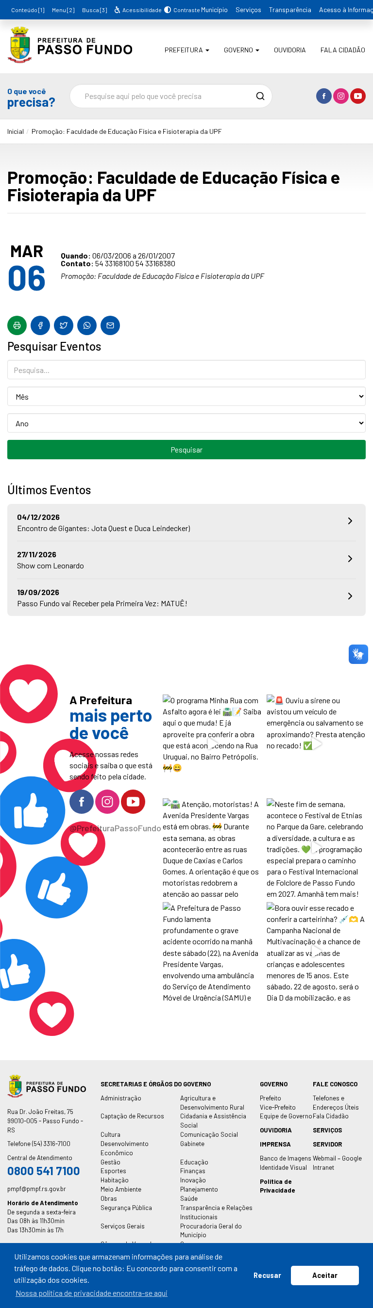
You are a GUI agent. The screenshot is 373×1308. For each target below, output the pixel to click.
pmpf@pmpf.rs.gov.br (36, 1189)
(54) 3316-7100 (51, 1143)
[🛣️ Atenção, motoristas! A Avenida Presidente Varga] (212, 847)
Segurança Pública (126, 1207)
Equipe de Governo (286, 1116)
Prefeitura (184, 50)
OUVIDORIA (276, 1130)
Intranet (323, 1167)
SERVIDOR (327, 1144)
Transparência (290, 9)
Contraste (185, 9)
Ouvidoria (290, 50)
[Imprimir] (17, 325)
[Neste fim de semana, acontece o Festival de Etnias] (316, 847)
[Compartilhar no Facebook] (40, 325)
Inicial (15, 131)
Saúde (189, 1198)
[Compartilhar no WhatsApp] (87, 325)
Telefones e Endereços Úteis (336, 1102)
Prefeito (270, 1098)
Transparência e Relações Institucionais (216, 1212)
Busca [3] (94, 9)
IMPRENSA (275, 1144)
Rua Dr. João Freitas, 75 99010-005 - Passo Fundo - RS (45, 1121)
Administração (121, 1098)
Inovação (193, 1180)
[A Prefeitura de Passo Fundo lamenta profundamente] (212, 951)
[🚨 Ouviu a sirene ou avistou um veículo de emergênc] (316, 743)
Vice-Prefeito (278, 1107)
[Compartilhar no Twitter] (63, 325)
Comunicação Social (209, 1134)
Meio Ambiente (121, 1189)
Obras (109, 1198)
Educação (194, 1162)
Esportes (113, 1171)
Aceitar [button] (325, 1275)
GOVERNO (274, 1084)
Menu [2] (63, 9)
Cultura (110, 1134)
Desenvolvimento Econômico (125, 1148)
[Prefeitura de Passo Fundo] (69, 56)
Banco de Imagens (285, 1158)
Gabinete (192, 1143)
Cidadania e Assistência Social (213, 1120)
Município (214, 9)
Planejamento (199, 1189)
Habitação (115, 1180)
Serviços (248, 9)
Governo (239, 50)
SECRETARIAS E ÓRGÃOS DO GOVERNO (156, 1084)
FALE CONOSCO (335, 1084)
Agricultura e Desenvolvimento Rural (212, 1102)
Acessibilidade (141, 9)
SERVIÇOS (327, 1130)
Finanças (192, 1171)
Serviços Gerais (123, 1226)
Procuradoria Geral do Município (211, 1230)
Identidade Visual (283, 1167)
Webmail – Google (337, 1158)
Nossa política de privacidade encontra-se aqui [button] (92, 1292)
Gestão (110, 1162)
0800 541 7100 (43, 1170)
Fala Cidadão (343, 50)
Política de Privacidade (277, 1186)
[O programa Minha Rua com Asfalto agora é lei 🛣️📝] (212, 743)
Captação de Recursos (132, 1116)
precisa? (31, 97)
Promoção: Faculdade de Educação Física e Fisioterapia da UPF (127, 131)
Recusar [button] (267, 1275)
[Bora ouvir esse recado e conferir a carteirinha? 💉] (316, 951)
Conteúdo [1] (27, 9)
